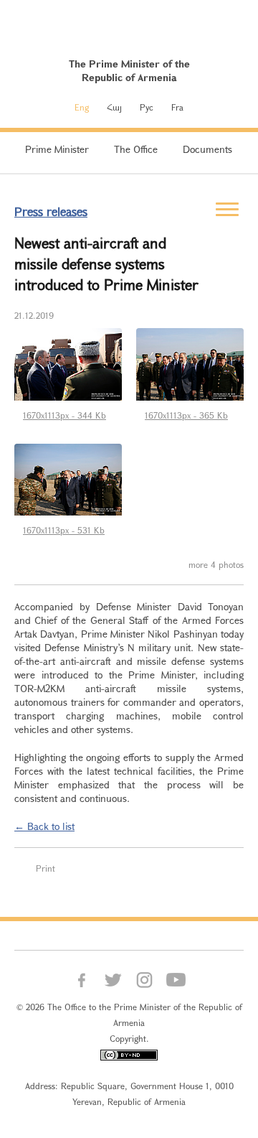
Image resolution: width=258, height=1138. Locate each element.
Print (45, 868)
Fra (177, 107)
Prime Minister (57, 149)
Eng (82, 107)
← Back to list (44, 826)
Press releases (50, 211)
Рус (146, 107)
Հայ (114, 107)
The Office (136, 149)
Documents (207, 149)
